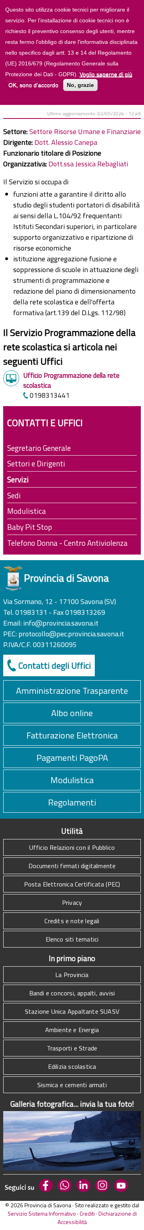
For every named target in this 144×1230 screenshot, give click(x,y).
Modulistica (26, 511)
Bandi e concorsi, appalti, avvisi (72, 993)
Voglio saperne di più (106, 74)
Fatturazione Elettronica (72, 735)
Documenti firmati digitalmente (72, 866)
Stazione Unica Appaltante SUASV (72, 1011)
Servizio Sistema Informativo (42, 1213)
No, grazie (80, 85)
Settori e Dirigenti (36, 463)
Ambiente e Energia (72, 1030)
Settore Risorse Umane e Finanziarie (85, 131)
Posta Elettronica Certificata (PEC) (72, 884)
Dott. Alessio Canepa (65, 142)
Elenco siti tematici (72, 939)
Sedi (14, 495)
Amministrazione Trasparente (72, 690)
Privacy (72, 902)
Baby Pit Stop (29, 527)
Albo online (72, 713)
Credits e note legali (71, 921)
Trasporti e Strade (72, 1048)
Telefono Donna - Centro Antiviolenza (67, 543)
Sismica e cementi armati (72, 1085)
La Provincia (71, 974)
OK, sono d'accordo (33, 85)
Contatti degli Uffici (54, 665)
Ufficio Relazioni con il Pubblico (72, 847)
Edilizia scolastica (72, 1066)
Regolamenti (72, 802)
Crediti (87, 1213)
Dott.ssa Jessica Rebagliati (88, 163)
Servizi (18, 479)
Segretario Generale (39, 448)
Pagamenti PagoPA (72, 757)
